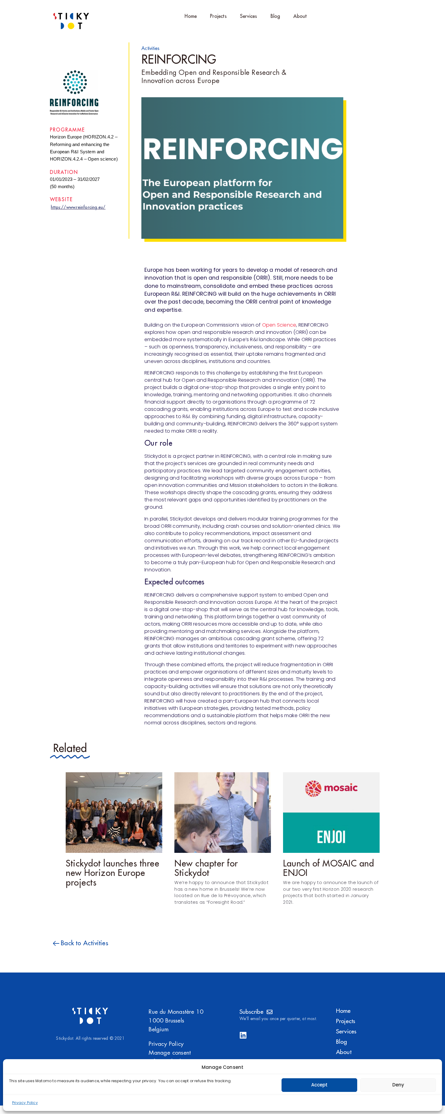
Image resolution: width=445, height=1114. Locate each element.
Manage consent (170, 1053)
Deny (398, 1085)
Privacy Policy (25, 1102)
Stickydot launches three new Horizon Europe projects (112, 873)
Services (248, 16)
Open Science (279, 324)
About (300, 16)
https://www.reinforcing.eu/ (78, 207)
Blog (275, 16)
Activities (150, 48)
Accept (319, 1085)
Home (191, 16)
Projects (218, 16)
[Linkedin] (243, 1035)
